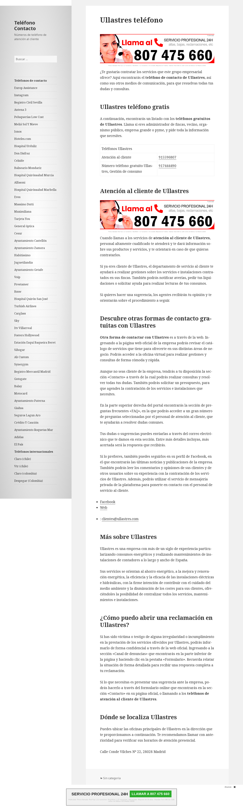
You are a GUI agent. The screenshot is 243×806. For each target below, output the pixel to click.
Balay (18, 386)
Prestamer (21, 284)
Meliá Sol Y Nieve (26, 124)
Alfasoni (19, 182)
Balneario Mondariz (27, 168)
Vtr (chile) (21, 466)
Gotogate (20, 379)
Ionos (18, 131)
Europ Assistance (25, 88)
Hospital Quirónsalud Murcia (34, 175)
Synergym (21, 364)
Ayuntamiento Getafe (28, 270)
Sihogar (19, 350)
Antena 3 (20, 110)
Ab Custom (21, 357)
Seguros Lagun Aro (27, 415)
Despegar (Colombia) (28, 481)
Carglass (20, 313)
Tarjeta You (22, 219)
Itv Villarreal (23, 328)
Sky (16, 321)
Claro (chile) (22, 459)
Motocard (20, 393)
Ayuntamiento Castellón (30, 241)
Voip (17, 277)
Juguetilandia (23, 262)
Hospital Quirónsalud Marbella (35, 190)
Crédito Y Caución (26, 422)
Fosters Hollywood (26, 335)
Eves (17, 197)
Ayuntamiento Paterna (29, 401)
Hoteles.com (22, 139)
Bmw (17, 292)
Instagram (21, 95)
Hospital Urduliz (25, 146)
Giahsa (18, 408)
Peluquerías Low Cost (29, 117)
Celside (19, 161)
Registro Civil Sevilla (28, 102)
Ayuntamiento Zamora (29, 248)
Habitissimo (22, 255)
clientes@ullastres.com (120, 519)
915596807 (167, 157)
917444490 (167, 165)
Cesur (18, 233)
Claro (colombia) (25, 473)
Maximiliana (22, 211)
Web (103, 507)
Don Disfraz (22, 153)
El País (18, 444)
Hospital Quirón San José (31, 299)
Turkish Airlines (25, 306)
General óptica (24, 226)
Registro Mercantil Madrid (32, 372)
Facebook (107, 502)
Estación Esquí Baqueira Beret (35, 342)
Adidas (18, 437)
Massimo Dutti (24, 204)
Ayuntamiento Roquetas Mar (33, 430)
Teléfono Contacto (25, 25)
